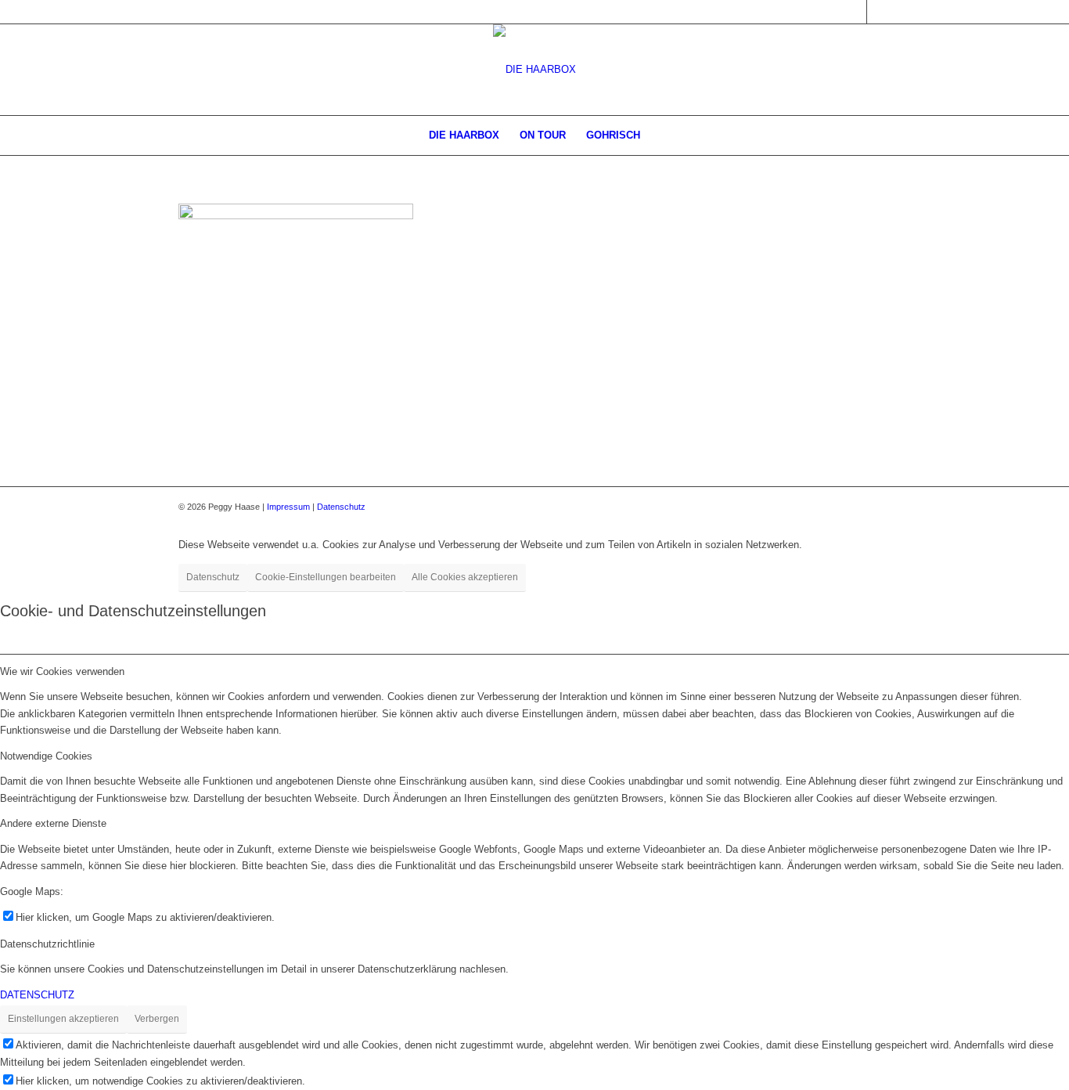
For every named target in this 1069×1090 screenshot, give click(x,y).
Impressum (288, 506)
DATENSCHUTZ (37, 995)
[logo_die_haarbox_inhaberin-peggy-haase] (534, 69)
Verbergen (157, 1018)
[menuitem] (464, 135)
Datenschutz (341, 506)
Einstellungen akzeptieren (63, 1018)
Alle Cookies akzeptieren (465, 577)
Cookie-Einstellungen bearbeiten (325, 577)
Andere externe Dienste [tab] (53, 823)
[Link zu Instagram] (879, 11)
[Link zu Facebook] (855, 11)
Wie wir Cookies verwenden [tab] (62, 671)
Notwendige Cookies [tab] (46, 756)
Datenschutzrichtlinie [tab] (47, 944)
